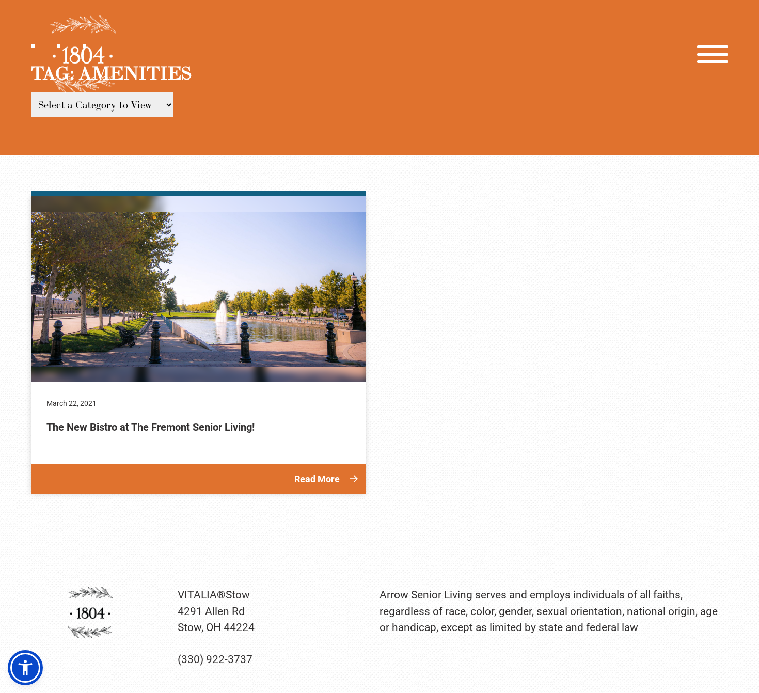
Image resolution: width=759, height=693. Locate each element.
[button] (25, 668)
